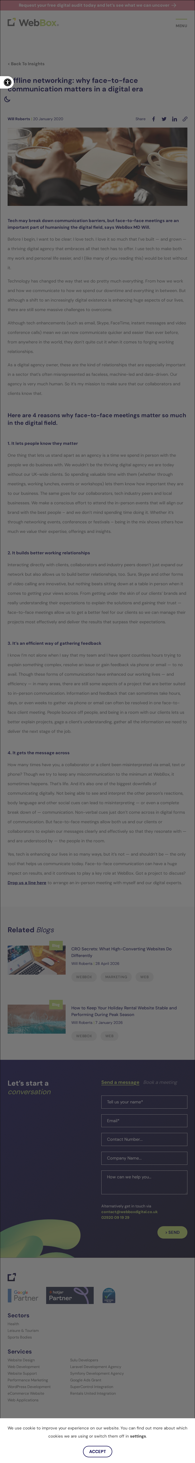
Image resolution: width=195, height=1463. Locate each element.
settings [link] (138, 1436)
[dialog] (97, 731)
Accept (97, 1451)
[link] (7, 82)
